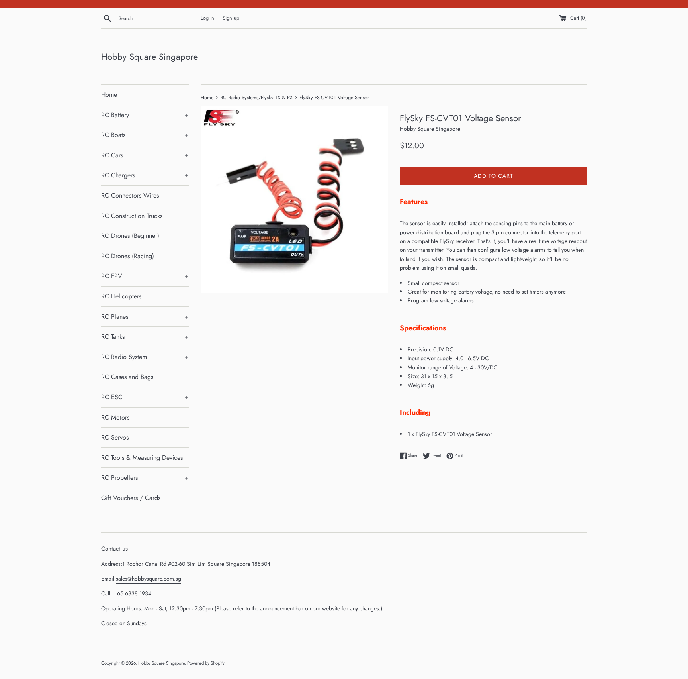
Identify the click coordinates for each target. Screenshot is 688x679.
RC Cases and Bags (127, 376)
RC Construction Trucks (131, 215)
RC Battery (145, 115)
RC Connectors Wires (130, 195)
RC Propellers (145, 477)
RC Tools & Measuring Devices (142, 457)
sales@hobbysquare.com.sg (148, 579)
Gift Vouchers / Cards (130, 497)
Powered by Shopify (206, 663)
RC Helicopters (121, 296)
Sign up (231, 18)
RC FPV (145, 276)
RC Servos (115, 437)
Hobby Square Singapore (149, 57)
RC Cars (145, 155)
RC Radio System (145, 356)
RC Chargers (145, 175)
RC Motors (115, 417)
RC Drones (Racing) (127, 256)
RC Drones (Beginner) (130, 235)
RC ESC (145, 397)
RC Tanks (145, 336)
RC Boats (145, 134)
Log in (207, 18)
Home (109, 94)
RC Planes (145, 316)
